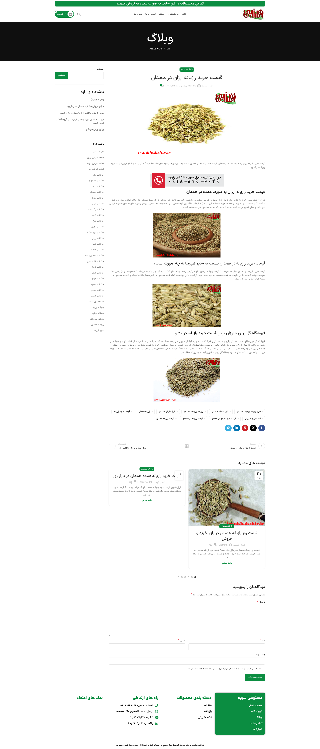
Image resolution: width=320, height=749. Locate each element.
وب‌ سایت (260, 654)
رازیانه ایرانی (98, 313)
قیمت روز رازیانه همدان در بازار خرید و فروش (226, 536)
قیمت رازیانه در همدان (193, 418)
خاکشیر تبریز (98, 215)
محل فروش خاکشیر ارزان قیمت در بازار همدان (81, 113)
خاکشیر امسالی (97, 192)
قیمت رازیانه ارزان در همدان (224, 418)
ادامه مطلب (227, 563)
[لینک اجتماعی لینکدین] (236, 428)
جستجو (100, 69)
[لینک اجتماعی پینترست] (245, 428)
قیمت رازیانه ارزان (253, 418)
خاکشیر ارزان (98, 175)
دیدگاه (261, 602)
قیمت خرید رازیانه (122, 411)
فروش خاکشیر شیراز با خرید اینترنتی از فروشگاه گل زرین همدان (80, 121)
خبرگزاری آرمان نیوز (138, 745)
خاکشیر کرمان (97, 267)
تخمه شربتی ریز (96, 169)
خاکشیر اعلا (98, 186)
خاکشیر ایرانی (97, 204)
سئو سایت (184, 745)
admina (192, 86)
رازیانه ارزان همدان (167, 411)
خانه (168, 49)
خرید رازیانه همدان (220, 411)
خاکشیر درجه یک (95, 232)
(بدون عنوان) (97, 100)
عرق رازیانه (99, 330)
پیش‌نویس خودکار (95, 129)
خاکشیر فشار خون (95, 261)
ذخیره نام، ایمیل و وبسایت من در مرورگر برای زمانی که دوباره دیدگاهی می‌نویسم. (222, 669)
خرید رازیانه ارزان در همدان (249, 411)
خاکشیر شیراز (98, 244)
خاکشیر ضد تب (96, 249)
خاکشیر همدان (97, 296)
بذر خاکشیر (98, 152)
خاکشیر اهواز (98, 198)
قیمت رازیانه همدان (165, 418)
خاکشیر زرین (98, 238)
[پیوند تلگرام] (228, 428)
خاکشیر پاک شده (96, 209)
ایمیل (181, 641)
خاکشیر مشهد (97, 284)
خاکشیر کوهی (97, 273)
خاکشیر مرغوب (97, 278)
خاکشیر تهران (97, 227)
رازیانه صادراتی (97, 319)
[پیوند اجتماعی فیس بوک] (261, 428)
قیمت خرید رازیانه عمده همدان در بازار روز (147, 476)
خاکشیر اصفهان (96, 180)
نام (262, 641)
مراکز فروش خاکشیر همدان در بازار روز (85, 106)
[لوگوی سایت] (253, 14)
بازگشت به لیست (187, 446)
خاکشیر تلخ (98, 221)
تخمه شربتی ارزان (95, 157)
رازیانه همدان (156, 49)
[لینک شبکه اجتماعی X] (253, 428)
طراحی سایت (198, 745)
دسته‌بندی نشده (96, 301)
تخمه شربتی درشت (95, 163)
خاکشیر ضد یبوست (94, 255)
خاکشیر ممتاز (97, 290)
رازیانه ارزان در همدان (193, 411)
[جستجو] (79, 14)
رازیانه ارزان (98, 307)
